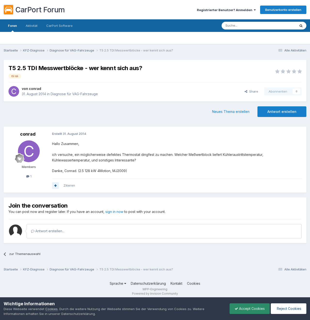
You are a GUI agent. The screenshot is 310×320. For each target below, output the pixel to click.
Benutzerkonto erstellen (283, 10)
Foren (12, 26)
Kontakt (176, 283)
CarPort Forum (40, 9)
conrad (35, 89)
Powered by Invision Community (155, 293)
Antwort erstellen (281, 111)
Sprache (117, 283)
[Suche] (301, 25)
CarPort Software (59, 26)
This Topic (281, 25)
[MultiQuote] (55, 185)
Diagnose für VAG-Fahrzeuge (74, 94)
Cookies (193, 283)
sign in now (114, 212)
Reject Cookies (288, 308)
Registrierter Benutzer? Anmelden (225, 10)
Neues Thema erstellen (230, 111)
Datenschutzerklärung (148, 283)
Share (252, 91)
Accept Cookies (251, 308)
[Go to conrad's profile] (13, 91)
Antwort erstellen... (49, 231)
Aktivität (32, 26)
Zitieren (69, 185)
